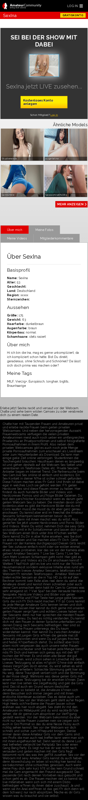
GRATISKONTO (73, 15)
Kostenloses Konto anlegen (38, 102)
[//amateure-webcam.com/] (22, 6)
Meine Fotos (44, 230)
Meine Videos (17, 238)
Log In (54, 114)
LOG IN (72, 6)
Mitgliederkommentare (56, 238)
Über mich (14, 230)
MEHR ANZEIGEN (70, 204)
